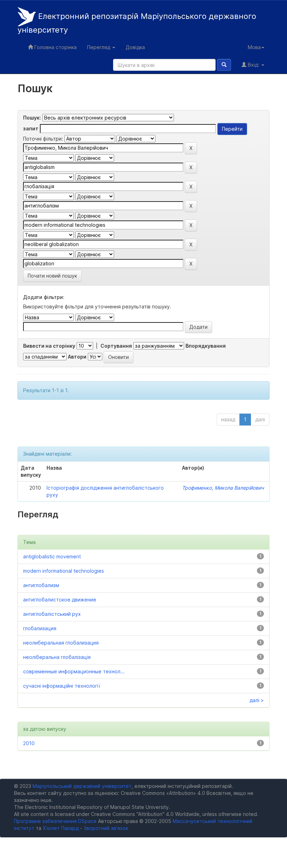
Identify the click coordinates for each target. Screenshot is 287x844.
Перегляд (99, 47)
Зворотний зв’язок (106, 828)
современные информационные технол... (74, 671)
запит (30, 128)
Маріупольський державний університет (82, 786)
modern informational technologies (63, 571)
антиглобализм (41, 585)
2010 (29, 743)
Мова (254, 47)
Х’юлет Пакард (61, 828)
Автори (77, 357)
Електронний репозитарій (137, 23)
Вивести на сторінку (49, 346)
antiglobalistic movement (52, 556)
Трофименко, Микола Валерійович (223, 488)
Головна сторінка (55, 47)
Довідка (135, 47)
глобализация (39, 628)
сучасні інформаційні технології (61, 686)
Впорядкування (206, 346)
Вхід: (253, 65)
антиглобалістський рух (52, 614)
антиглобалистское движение (59, 600)
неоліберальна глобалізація (57, 657)
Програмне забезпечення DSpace (55, 821)
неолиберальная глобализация (61, 643)
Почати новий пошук (52, 276)
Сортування (116, 346)
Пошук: (32, 118)
